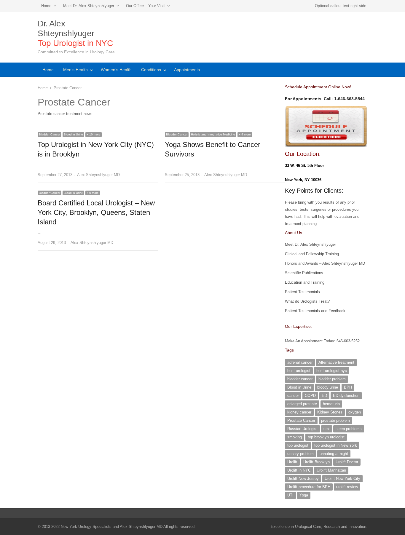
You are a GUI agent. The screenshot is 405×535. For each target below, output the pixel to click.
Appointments (187, 69)
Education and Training (304, 282)
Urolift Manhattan (331, 470)
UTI (290, 495)
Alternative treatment (336, 362)
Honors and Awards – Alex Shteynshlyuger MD (325, 263)
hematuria (331, 404)
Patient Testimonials (302, 292)
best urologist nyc (331, 370)
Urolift (292, 462)
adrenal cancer (299, 362)
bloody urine (327, 387)
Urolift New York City (342, 478)
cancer (293, 395)
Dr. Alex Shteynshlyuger (75, 33)
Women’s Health (116, 69)
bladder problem (332, 379)
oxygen (354, 412)
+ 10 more (94, 134)
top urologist (297, 445)
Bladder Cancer (49, 134)
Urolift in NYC (299, 470)
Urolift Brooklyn (316, 462)
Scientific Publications (304, 273)
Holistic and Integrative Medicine (213, 134)
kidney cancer (299, 412)
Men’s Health (75, 69)
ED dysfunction (346, 395)
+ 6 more (93, 192)
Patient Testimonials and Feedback (315, 311)
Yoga (303, 495)
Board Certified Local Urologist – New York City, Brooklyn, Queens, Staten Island (96, 212)
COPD (310, 395)
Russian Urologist (302, 429)
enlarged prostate (302, 404)
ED (324, 395)
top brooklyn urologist (326, 437)
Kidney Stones (329, 412)
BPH (348, 387)
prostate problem (335, 420)
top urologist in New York (335, 445)
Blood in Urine (73, 134)
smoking (294, 437)
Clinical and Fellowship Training (312, 254)
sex (326, 429)
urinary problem (300, 453)
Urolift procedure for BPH (308, 487)
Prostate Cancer (301, 420)
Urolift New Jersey (303, 478)
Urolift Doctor (347, 462)
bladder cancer (299, 379)
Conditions (151, 69)
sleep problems (349, 429)
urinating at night (334, 453)
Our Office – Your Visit (145, 6)
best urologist (298, 370)
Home (46, 6)
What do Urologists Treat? (307, 301)
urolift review (347, 487)
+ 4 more (245, 134)
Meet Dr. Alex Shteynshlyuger (88, 6)
